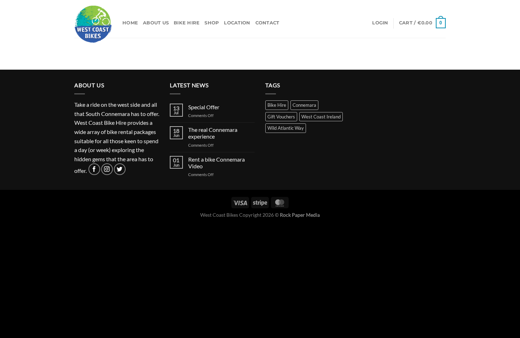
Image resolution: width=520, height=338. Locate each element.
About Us (156, 22)
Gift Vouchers (281, 117)
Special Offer (203, 107)
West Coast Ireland (321, 117)
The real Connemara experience (212, 133)
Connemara (304, 105)
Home (130, 22)
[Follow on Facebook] (94, 169)
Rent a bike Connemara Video (216, 162)
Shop (211, 22)
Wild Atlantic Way (285, 128)
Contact (267, 22)
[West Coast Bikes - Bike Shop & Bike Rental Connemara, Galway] (93, 24)
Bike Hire (187, 22)
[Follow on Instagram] (107, 169)
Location (237, 22)
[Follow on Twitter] (120, 169)
